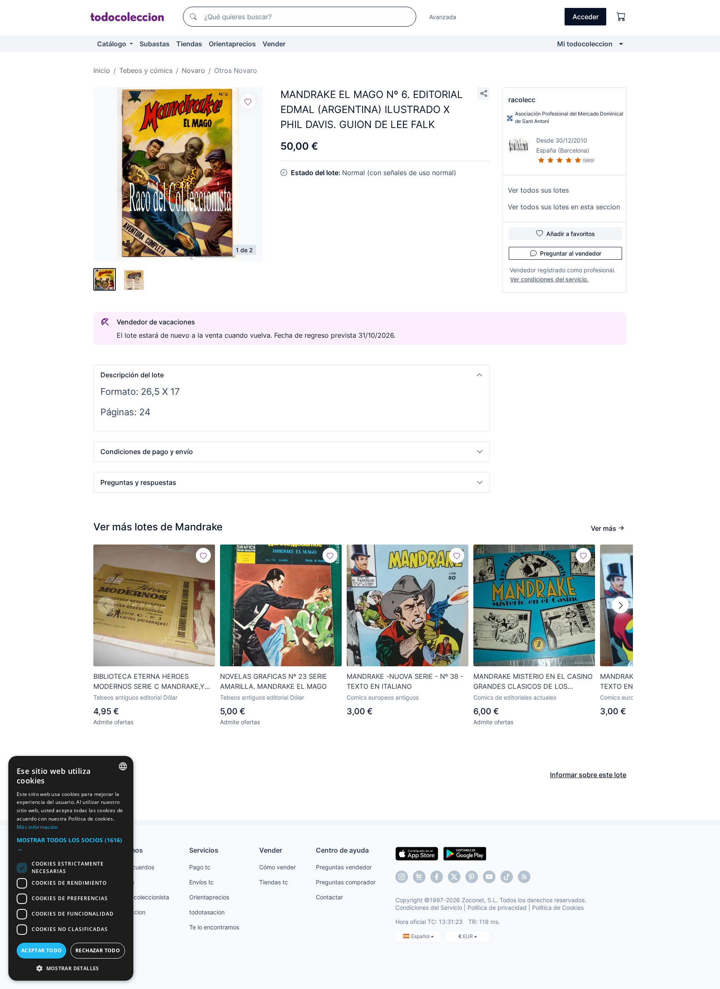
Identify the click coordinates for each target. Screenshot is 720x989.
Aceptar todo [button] (41, 950)
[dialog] (70, 868)
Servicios (203, 850)
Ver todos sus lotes (538, 190)
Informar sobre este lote (588, 775)
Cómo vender (277, 867)
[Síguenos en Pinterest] (471, 877)
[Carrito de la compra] (621, 16)
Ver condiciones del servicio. (549, 279)
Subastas (155, 44)
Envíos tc (201, 882)
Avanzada (442, 16)
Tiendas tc (273, 882)
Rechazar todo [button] (97, 950)
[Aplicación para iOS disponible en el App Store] (416, 853)
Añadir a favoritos (570, 233)
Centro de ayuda (342, 850)
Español (421, 936)
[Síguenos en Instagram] (401, 877)
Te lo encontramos (214, 927)
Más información (37, 827)
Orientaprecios (232, 44)
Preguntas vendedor (344, 867)
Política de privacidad (497, 907)
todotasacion (207, 912)
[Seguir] (247, 101)
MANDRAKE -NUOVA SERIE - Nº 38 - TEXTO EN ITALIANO (405, 681)
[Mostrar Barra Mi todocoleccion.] (621, 43)
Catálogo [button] (112, 44)
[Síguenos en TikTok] (506, 877)
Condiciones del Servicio (428, 907)
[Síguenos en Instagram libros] (419, 877)
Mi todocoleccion (584, 44)
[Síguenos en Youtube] (489, 877)
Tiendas (189, 44)
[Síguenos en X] (454, 877)
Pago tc (199, 867)
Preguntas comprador (345, 882)
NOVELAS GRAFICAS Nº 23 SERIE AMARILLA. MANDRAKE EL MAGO (273, 681)
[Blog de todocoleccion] (524, 877)
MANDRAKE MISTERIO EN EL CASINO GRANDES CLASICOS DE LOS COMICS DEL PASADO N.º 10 (532, 681)
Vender (273, 44)
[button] (291, 375)
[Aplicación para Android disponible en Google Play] (464, 853)
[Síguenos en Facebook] (436, 877)
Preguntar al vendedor (570, 253)
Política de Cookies (558, 907)
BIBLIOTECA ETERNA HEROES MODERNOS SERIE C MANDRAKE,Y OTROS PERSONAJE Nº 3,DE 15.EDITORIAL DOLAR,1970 (149, 681)
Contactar (329, 897)
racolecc (521, 99)
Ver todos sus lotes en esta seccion (564, 207)
